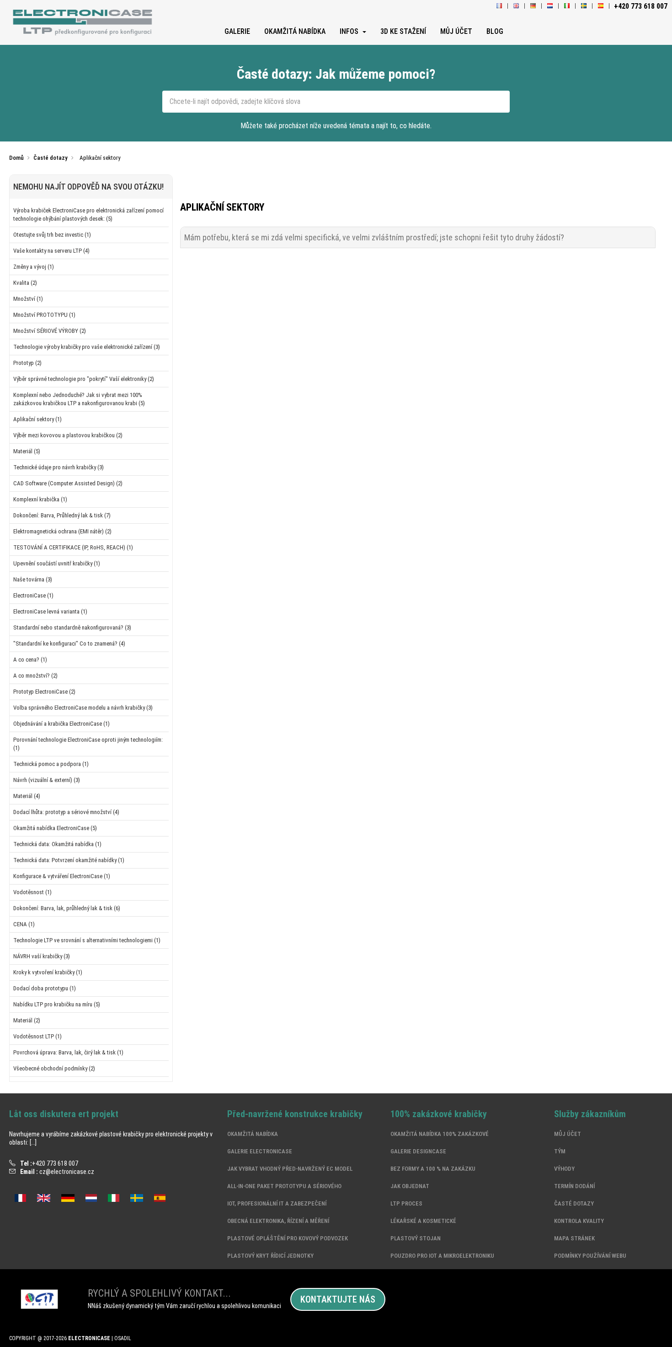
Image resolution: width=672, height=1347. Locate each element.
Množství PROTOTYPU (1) (44, 314)
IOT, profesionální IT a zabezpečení (276, 1203)
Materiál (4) (26, 796)
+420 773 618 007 (55, 1163)
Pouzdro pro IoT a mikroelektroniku (442, 1255)
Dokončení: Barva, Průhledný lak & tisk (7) (62, 515)
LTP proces (406, 1203)
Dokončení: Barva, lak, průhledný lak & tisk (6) (66, 908)
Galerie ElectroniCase (259, 1151)
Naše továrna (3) (32, 579)
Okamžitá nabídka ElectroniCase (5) (55, 828)
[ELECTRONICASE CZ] (84, 23)
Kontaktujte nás (337, 1299)
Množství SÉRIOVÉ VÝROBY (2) (49, 330)
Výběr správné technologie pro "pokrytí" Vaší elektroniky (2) (83, 378)
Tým (559, 1151)
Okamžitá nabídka (252, 1133)
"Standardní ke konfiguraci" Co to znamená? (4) (69, 643)
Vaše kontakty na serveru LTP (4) (51, 250)
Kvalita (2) (25, 282)
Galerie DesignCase (418, 1151)
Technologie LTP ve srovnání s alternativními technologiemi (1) (86, 940)
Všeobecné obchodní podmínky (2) (54, 1068)
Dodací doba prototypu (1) (44, 988)
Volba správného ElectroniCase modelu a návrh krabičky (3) (83, 707)
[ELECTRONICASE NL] (550, 6)
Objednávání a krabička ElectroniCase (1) (61, 723)
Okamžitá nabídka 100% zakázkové (439, 1133)
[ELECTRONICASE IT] (567, 6)
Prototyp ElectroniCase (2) (44, 691)
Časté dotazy (574, 1203)
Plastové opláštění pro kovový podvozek (287, 1238)
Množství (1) (28, 298)
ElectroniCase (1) (33, 595)
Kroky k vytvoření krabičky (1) (47, 972)
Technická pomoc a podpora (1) (51, 763)
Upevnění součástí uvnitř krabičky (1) (56, 563)
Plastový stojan (415, 1238)
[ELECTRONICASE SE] (583, 6)
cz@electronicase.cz (66, 1171)
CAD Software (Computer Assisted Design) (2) (68, 483)
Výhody (564, 1168)
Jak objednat (409, 1186)
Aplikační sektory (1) (37, 419)
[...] (33, 1142)
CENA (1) (24, 924)
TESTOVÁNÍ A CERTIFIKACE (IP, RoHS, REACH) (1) (73, 547)
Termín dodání (574, 1186)
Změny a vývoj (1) (33, 266)
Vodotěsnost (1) (32, 892)
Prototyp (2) (27, 362)
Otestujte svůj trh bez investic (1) (52, 234)
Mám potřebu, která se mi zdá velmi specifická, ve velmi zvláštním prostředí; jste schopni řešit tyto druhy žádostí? (374, 237)
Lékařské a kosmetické (423, 1220)
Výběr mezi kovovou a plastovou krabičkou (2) (68, 435)
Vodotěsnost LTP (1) (37, 1036)
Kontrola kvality (579, 1220)
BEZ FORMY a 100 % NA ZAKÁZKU (432, 1168)
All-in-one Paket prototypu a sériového (284, 1186)
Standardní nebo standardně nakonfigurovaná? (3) (72, 627)
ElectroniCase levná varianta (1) (50, 611)
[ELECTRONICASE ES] (600, 6)
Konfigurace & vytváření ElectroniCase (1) (61, 876)
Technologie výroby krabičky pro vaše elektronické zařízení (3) (86, 346)
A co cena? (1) (30, 659)
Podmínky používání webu (590, 1255)
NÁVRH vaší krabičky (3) (41, 956)
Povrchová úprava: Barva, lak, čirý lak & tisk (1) (68, 1052)
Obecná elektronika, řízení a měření (278, 1220)
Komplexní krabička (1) (40, 499)
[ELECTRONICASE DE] (533, 6)
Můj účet (567, 1133)
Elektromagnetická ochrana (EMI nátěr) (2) (62, 531)
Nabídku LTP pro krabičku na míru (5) (56, 1004)
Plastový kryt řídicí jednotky (270, 1255)
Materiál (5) (26, 451)
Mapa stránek (574, 1238)
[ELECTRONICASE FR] (499, 6)
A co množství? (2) (35, 675)
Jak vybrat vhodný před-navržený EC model (289, 1168)
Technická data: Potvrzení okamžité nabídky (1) (68, 860)
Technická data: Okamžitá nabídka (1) (57, 844)
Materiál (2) (26, 1020)
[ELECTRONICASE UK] (516, 6)
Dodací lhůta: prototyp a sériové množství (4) (66, 812)
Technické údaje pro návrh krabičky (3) (58, 467)
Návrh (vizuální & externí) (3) (46, 780)
